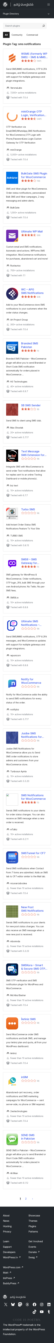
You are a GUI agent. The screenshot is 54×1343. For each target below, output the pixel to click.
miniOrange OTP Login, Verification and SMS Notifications (32, 113)
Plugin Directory (11, 13)
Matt (7, 1272)
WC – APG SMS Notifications (32, 291)
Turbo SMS (28, 509)
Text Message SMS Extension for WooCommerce (32, 453)
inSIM (24, 1077)
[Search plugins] (44, 26)
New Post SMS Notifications (32, 909)
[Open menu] (49, 4)
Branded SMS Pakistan (29, 345)
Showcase (34, 1215)
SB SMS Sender (31, 405)
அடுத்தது (32, 1199)
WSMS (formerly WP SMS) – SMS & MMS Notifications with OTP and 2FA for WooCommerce (34, 55)
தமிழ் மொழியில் (18, 1296)
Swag (33, 1257)
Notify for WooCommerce (31, 681)
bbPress (9, 1278)
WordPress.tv (12, 1257)
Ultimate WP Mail (32, 231)
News (6, 1220)
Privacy (7, 1231)
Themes (32, 1220)
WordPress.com (13, 1267)
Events (32, 1246)
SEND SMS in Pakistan (28, 1137)
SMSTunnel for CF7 (33, 853)
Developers (9, 1252)
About (6, 1215)
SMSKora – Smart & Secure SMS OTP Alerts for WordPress (33, 967)
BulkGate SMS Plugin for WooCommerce (34, 175)
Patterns (33, 1231)
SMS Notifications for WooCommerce (33, 797)
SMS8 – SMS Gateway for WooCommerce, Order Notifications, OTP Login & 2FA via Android (33, 561)
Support (7, 1246)
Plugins (32, 1226)
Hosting (7, 1226)
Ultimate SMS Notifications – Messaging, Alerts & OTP (34, 623)
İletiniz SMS (28, 1019)
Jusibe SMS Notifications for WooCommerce (31, 735)
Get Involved (35, 1241)
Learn (6, 1241)
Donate (34, 1252)
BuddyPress (11, 1283)
